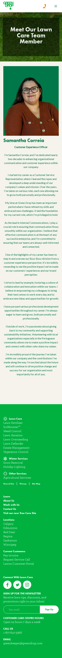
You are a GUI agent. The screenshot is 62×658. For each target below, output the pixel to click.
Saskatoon (10, 540)
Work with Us (11, 504)
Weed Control (12, 431)
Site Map (36, 483)
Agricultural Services (17, 477)
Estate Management (16, 447)
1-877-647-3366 (12, 632)
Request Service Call (16, 559)
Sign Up (49, 609)
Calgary (8, 523)
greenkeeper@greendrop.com (22, 643)
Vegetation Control (15, 452)
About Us (8, 500)
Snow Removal (13, 462)
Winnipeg (9, 544)
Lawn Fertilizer (13, 422)
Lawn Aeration (13, 435)
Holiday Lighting (14, 466)
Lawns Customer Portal (18, 563)
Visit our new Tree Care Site (19, 513)
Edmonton (10, 528)
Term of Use (8, 483)
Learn (6, 496)
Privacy (23, 483)
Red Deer (9, 532)
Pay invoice (10, 555)
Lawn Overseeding (15, 439)
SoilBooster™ (11, 427)
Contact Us (9, 508)
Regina (7, 536)
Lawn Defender (13, 443)
